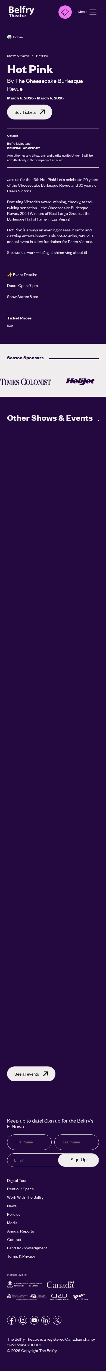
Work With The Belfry (25, 1197)
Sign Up (78, 1159)
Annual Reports (20, 1231)
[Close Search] (50, 13)
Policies (13, 1214)
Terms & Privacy (21, 1256)
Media (12, 1222)
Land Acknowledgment (27, 1247)
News (12, 1205)
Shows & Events (18, 55)
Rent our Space (20, 1188)
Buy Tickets (25, 112)
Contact (14, 1239)
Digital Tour (17, 1180)
